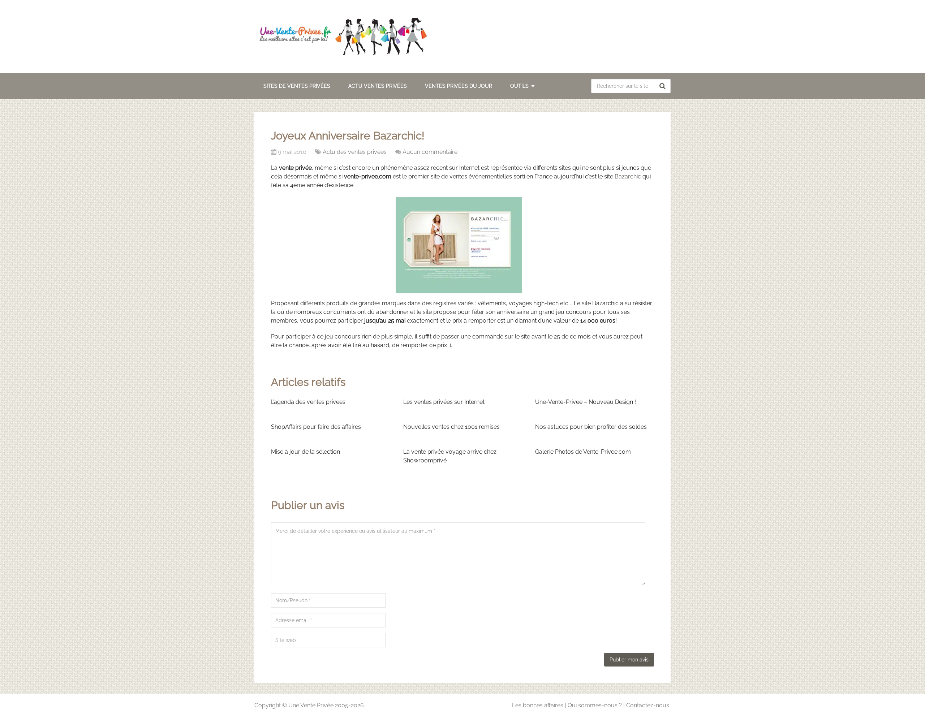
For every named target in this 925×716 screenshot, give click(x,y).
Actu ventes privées (377, 86)
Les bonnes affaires (537, 705)
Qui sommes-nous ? (595, 705)
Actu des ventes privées (355, 151)
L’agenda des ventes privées (308, 401)
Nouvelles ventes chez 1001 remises (451, 426)
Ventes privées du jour (458, 86)
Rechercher (663, 86)
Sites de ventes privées (296, 86)
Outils (519, 86)
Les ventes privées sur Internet (444, 401)
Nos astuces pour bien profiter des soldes (591, 426)
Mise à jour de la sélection (305, 451)
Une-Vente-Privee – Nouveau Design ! (585, 401)
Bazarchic (628, 176)
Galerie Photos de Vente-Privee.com (583, 451)
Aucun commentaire (430, 151)
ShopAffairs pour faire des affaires (316, 426)
